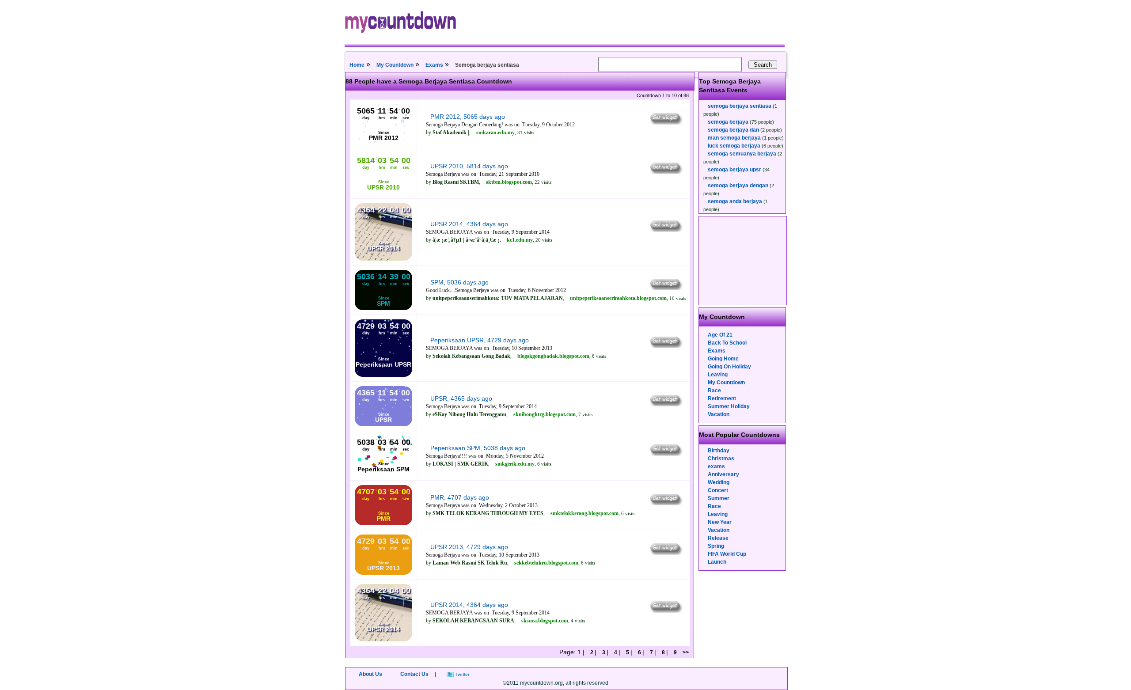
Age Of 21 (720, 335)
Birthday (718, 450)
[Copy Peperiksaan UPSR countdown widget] (665, 345)
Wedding (718, 482)
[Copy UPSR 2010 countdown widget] (665, 171)
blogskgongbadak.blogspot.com (553, 356)
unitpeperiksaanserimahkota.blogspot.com (618, 298)
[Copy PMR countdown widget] (665, 503)
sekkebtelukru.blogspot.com (546, 563)
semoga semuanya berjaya (742, 154)
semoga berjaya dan (733, 130)
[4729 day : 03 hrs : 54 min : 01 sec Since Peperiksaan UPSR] (383, 375)
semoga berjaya (728, 122)
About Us (370, 674)
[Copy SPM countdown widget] (665, 288)
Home (356, 65)
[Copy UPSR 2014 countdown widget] (665, 229)
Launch (717, 562)
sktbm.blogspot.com (509, 182)
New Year (720, 522)
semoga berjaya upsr (734, 170)
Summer (718, 498)
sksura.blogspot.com (544, 621)
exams (716, 466)
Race (714, 390)
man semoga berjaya (734, 138)
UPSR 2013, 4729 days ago (469, 546)
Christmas (721, 458)
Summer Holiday (729, 406)
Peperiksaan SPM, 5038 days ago (477, 447)
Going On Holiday (729, 367)
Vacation (718, 414)
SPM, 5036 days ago (459, 282)
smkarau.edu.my (495, 132)
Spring (716, 546)
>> (686, 652)
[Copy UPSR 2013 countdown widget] (665, 552)
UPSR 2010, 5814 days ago (469, 166)
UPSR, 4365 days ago (461, 398)
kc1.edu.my (520, 240)
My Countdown (395, 65)
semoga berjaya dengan (738, 185)
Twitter (462, 674)
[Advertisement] (743, 260)
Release (718, 538)
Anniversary (723, 474)
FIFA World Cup (727, 554)
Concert (718, 490)
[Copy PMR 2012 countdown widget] (665, 122)
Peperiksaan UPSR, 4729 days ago (479, 340)
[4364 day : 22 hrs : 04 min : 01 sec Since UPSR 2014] (383, 259)
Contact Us (414, 674)
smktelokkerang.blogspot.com (584, 513)
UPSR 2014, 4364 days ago (469, 223)
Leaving (718, 375)
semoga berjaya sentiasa (739, 106)
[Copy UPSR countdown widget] (665, 404)
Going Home (723, 359)
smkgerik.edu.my (515, 464)
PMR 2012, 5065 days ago (467, 116)
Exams (434, 65)
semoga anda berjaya (735, 201)
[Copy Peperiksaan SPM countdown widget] (665, 453)
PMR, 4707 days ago (459, 497)
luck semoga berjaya (734, 146)
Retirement (722, 398)
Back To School (727, 343)
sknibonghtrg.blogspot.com (544, 414)
